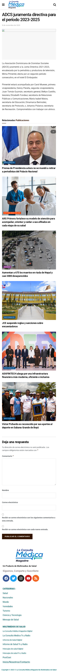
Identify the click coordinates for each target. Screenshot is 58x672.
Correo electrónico (10, 502)
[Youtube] (28, 578)
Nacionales (9, 162)
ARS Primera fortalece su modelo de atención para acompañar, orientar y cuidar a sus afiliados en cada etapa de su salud (28, 222)
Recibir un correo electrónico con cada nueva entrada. (25, 529)
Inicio (5, 662)
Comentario (8, 456)
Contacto (25, 662)
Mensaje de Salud (11, 619)
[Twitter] (13, 578)
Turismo (6, 611)
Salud (5, 593)
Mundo (7, 267)
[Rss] (35, 578)
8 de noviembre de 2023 (11, 25)
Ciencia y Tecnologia (12, 615)
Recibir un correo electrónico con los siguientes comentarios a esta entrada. (28, 519)
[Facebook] (6, 578)
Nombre (5, 490)
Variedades (8, 606)
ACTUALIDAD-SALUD (12, 213)
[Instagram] (21, 578)
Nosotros (14, 662)
